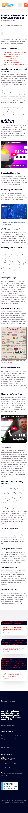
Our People (18, 735)
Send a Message (9, 767)
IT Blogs (3, 739)
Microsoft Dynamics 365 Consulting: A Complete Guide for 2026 (13, 648)
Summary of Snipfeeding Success (14, 64)
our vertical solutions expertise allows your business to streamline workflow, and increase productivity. (11, 715)
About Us (3, 735)
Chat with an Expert (10, 758)
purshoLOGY (8, 802)
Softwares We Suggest (7, 13)
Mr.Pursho (5, 20)
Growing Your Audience (11, 60)
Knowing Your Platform (10, 58)
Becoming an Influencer (11, 56)
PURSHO (21, 802)
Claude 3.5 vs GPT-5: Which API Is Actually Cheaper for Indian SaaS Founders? (12, 629)
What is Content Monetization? (13, 54)
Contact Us (18, 739)
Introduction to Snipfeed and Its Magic (15, 52)
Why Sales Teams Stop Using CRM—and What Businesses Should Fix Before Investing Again (13, 674)
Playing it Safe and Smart (11, 62)
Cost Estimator (5, 747)
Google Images (7, 224)
